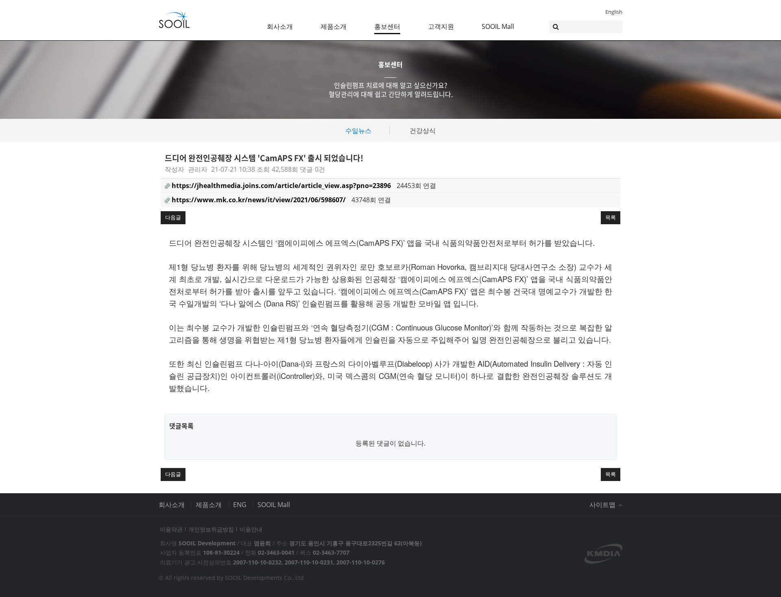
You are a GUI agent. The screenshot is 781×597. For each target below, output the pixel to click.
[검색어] (585, 26)
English (613, 11)
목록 (610, 217)
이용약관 (171, 529)
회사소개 (280, 26)
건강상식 (423, 130)
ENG (240, 504)
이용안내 (251, 529)
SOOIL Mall (498, 26)
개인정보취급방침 (211, 529)
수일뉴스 (358, 130)
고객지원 (441, 26)
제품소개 (334, 26)
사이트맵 (603, 504)
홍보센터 (387, 26)
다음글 (173, 217)
